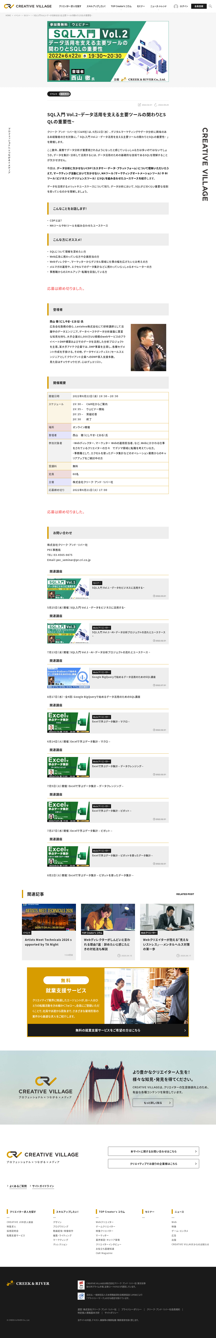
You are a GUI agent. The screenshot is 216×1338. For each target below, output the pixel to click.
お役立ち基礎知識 (105, 1248)
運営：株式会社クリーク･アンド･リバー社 (97, 1309)
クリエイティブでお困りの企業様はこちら (153, 1163)
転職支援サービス (16, 1235)
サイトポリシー (111, 1312)
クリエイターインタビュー (109, 1244)
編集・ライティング (62, 1235)
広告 (174, 1235)
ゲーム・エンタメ (180, 1230)
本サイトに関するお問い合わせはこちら (154, 1151)
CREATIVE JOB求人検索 (20, 1222)
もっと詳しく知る (153, 1102)
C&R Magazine (104, 1253)
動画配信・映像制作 (63, 1230)
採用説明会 (13, 1230)
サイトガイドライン (43, 1186)
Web (174, 1222)
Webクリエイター (105, 1222)
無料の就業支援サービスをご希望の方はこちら (108, 1030)
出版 (174, 1239)
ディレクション (60, 1244)
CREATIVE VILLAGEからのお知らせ (190, 1244)
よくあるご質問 (18, 1186)
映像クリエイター (104, 1230)
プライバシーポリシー (132, 1309)
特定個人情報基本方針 (89, 1312)
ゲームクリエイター (105, 1226)
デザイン (57, 1222)
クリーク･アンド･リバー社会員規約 (163, 1309)
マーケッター (102, 1235)
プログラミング (60, 1226)
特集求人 (11, 1226)
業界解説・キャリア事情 (108, 1239)
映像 (174, 1226)
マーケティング (60, 1239)
